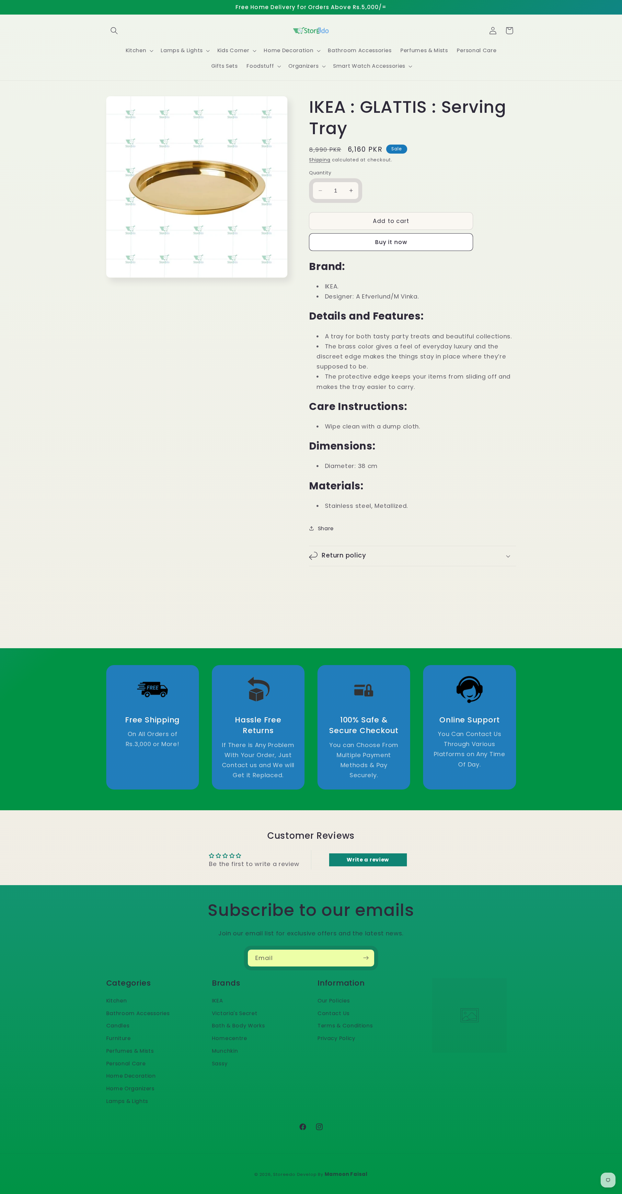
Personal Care (126, 1063)
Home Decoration (131, 1076)
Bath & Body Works (238, 1025)
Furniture (118, 1038)
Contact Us (333, 1013)
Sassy (219, 1063)
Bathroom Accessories (138, 1013)
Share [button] (326, 528)
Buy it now (391, 242)
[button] (114, 30)
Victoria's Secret (235, 1013)
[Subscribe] (366, 958)
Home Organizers (130, 1088)
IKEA (217, 1000)
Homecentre (229, 1038)
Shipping (319, 160)
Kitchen (116, 1000)
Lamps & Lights (127, 1101)
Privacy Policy (336, 1038)
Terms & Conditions (345, 1025)
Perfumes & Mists (130, 1050)
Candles (118, 1025)
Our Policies (333, 1000)
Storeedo (284, 1174)
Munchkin (225, 1050)
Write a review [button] (368, 859)
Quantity (320, 172)
